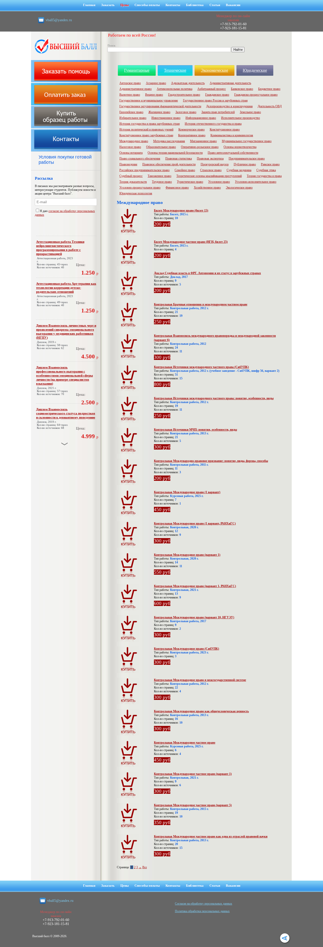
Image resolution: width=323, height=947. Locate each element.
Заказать (108, 5)
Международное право (133, 141)
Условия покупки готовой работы (65, 159)
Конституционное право (225, 129)
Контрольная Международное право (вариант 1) (187, 555)
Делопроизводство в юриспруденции (229, 106)
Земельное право (250, 112)
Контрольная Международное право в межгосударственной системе (200, 680)
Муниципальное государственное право (247, 141)
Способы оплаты (147, 5)
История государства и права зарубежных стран (149, 123)
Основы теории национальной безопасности (175, 152)
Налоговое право (130, 147)
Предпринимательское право (247, 158)
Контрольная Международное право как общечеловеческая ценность (201, 711)
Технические (175, 70)
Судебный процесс (131, 176)
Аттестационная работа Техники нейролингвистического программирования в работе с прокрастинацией (60, 248)
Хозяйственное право (207, 187)
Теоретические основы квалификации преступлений (209, 176)
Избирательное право (132, 118)
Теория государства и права (264, 176)
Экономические (214, 70)
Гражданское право (217, 94)
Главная (89, 5)
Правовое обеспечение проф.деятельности (169, 164)
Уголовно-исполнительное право (255, 181)
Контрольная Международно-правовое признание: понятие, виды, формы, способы (211, 461)
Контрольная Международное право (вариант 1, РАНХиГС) (195, 586)
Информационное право (200, 118)
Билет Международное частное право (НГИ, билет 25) (191, 242)
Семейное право (185, 170)
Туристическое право (190, 181)
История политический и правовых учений (146, 129)
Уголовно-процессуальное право (139, 187)
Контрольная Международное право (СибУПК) (186, 648)
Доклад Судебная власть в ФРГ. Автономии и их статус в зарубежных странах (207, 273)
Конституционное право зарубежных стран (146, 135)
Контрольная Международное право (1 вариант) (187, 492)
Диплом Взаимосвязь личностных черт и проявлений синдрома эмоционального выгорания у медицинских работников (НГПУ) (66, 331)
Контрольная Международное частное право (184, 742)
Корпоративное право (191, 135)
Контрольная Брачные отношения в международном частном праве (200, 304)
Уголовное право (219, 181)
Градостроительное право (184, 94)
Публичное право (245, 164)
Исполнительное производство (240, 118)
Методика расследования (169, 141)
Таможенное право (159, 176)
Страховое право (211, 170)
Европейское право (131, 112)
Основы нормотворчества (240, 147)
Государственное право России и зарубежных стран (215, 100)
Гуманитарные (136, 70)
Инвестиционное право (165, 118)
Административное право (135, 89)
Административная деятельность (230, 83)
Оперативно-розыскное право (200, 147)
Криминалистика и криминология (231, 135)
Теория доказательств (133, 181)
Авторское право (130, 83)
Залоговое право (185, 112)
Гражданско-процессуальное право (256, 94)
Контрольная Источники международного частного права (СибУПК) (201, 367)
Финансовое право (177, 187)
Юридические (255, 70)
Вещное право (154, 94)
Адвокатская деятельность (188, 83)
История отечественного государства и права (213, 123)
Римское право (270, 164)
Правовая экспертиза (210, 158)
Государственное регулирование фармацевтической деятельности (160, 106)
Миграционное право (203, 141)
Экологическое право (239, 187)
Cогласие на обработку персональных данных (203, 903)
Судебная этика (266, 170)
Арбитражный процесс (211, 89)
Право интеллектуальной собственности (233, 152)
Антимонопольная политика (174, 89)
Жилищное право (159, 112)
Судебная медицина (239, 170)
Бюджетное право (269, 89)
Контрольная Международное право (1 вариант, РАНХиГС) (195, 523)
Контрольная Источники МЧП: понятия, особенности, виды (195, 429)
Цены (124, 5)
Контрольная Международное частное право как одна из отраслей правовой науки (210, 836)
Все (144, 867)
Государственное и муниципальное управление (148, 100)
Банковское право (242, 89)
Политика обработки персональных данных (202, 911)
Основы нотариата (131, 152)
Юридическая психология (135, 193)
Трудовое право (162, 181)
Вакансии (233, 5)
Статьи (214, 5)
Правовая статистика (178, 158)
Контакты (173, 5)
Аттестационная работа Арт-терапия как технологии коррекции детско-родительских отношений (66, 288)
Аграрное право (156, 83)
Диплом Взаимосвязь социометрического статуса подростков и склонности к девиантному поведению (65, 413)
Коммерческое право (191, 129)
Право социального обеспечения (139, 158)
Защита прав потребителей (218, 112)
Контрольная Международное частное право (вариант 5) (193, 805)
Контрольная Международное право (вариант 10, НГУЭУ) (194, 617)
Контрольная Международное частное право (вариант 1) (193, 774)
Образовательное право (161, 147)
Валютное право (129, 94)
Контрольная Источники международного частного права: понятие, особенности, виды (214, 398)
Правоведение (128, 164)
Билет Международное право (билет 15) (181, 210)
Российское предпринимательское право (144, 170)
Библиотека (195, 5)
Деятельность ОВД (270, 106)
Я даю (44, 211)
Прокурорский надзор (215, 164)
